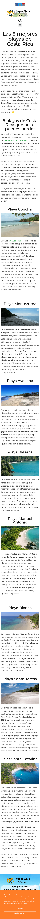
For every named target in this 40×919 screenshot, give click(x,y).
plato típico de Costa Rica (15, 140)
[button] (20, 25)
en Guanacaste (16, 241)
